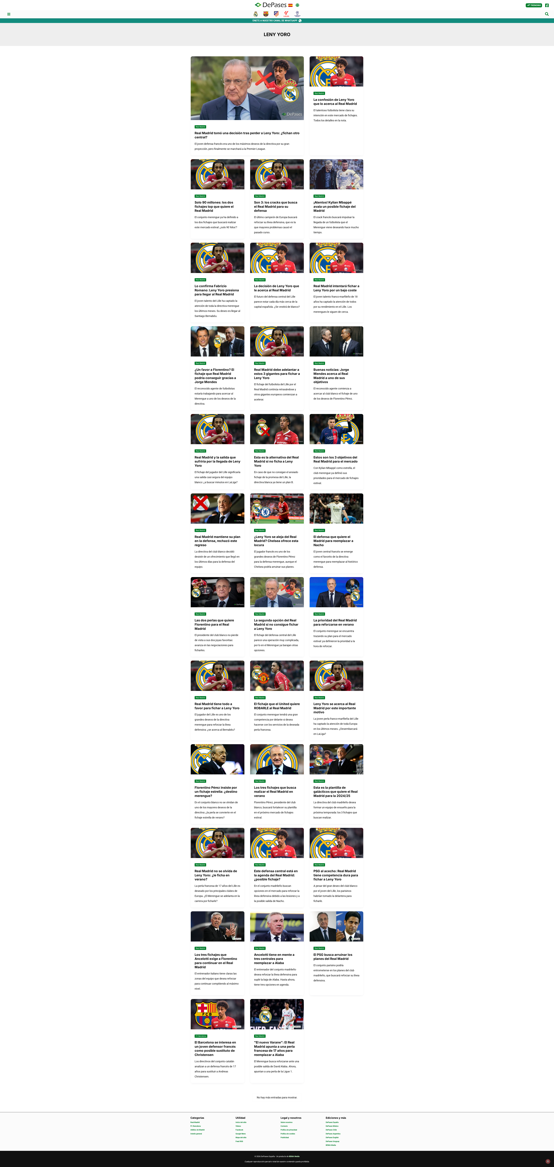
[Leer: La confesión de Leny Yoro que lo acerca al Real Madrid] (336, 71)
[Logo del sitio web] (270, 5)
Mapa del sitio (241, 1138)
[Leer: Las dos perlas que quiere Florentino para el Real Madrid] (217, 591)
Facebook (239, 1130)
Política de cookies (288, 1134)
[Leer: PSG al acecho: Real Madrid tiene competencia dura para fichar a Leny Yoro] (336, 842)
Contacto (284, 1126)
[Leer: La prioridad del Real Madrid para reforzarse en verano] (336, 591)
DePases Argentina (333, 1134)
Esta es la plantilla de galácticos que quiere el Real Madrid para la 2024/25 (336, 792)
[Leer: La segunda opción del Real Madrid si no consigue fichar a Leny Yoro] (277, 591)
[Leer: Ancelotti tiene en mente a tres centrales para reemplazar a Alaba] (277, 926)
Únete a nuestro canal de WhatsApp (274, 20)
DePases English (332, 1138)
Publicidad (285, 1138)
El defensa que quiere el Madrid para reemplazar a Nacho (333, 541)
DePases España (332, 1122)
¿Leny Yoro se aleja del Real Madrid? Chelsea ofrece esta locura (276, 541)
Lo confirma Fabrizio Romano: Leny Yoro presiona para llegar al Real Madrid (217, 290)
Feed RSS (239, 1141)
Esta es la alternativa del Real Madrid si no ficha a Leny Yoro (276, 461)
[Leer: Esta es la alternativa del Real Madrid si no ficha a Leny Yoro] (277, 428)
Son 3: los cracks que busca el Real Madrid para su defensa (275, 206)
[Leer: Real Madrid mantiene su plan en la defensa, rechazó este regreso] (217, 508)
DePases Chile (331, 1130)
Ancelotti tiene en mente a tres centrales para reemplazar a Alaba (274, 959)
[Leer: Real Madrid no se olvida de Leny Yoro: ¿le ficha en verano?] (217, 842)
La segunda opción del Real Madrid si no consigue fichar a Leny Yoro (276, 624)
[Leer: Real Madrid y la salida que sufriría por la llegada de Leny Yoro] (217, 428)
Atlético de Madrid (197, 1130)
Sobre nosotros (286, 1122)
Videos (238, 1126)
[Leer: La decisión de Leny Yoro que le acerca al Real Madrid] (277, 257)
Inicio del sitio (241, 1122)
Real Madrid (200, 127)
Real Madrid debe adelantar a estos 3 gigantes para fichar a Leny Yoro (277, 374)
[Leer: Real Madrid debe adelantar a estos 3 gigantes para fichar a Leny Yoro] (277, 341)
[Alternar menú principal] (8, 14)
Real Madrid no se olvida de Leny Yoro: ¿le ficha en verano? (216, 875)
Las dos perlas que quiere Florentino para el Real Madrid (214, 624)
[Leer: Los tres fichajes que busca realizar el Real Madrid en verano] (277, 759)
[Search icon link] (547, 14)
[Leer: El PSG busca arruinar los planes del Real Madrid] (336, 926)
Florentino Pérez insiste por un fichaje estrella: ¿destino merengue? (216, 792)
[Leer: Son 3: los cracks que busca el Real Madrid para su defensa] (277, 174)
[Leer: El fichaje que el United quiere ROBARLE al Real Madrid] (277, 675)
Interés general (196, 1134)
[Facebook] (547, 5)
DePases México (332, 1126)
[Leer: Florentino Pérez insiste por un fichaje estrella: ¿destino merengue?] (217, 759)
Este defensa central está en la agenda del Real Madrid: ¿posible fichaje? (276, 875)
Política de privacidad (289, 1130)
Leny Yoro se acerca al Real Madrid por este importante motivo (335, 708)
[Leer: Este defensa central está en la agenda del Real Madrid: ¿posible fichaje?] (277, 842)
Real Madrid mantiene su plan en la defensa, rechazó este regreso (217, 541)
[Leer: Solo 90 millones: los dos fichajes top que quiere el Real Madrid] (217, 174)
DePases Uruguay (332, 1141)
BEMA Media (331, 1145)
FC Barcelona (201, 1036)
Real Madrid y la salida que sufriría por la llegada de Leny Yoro (217, 461)
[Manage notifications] (548, 1161)
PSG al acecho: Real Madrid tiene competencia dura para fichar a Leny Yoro (336, 875)
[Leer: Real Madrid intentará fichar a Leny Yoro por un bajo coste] (336, 257)
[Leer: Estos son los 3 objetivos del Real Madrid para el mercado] (336, 428)
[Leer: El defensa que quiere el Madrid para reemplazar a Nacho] (336, 508)
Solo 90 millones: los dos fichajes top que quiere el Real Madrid (214, 206)
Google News (241, 1134)
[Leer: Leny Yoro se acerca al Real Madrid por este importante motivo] (336, 675)
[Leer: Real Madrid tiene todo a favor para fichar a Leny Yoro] (217, 675)
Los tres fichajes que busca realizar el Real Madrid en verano (275, 792)
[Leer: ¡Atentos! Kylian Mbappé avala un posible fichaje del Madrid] (336, 174)
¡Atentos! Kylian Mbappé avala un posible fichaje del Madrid (335, 206)
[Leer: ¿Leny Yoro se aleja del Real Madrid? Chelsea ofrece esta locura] (277, 508)
